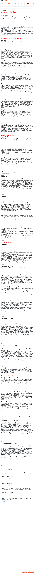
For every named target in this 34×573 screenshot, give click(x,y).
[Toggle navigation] (33, 0)
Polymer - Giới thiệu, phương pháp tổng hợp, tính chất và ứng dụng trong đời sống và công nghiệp (17, 495)
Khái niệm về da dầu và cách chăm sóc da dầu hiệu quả (12, 485)
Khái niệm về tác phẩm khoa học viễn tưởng (10, 481)
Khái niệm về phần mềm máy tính (8, 492)
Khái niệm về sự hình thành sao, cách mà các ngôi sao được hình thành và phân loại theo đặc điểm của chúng (16, 499)
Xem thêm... (3, 501)
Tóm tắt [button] (2, 36)
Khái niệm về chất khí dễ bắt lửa (7, 476)
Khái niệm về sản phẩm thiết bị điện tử (9, 483)
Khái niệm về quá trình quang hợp (8, 478)
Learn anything (4, 8)
